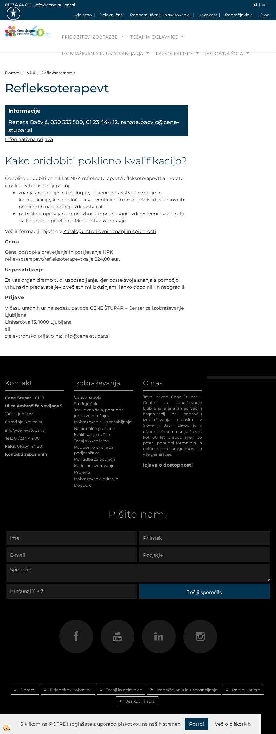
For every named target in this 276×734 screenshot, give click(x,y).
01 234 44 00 (17, 4)
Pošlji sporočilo (204, 592)
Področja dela (239, 14)
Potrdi (196, 724)
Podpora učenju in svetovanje (160, 14)
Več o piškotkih (233, 724)
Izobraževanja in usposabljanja (102, 53)
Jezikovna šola (224, 53)
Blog (265, 14)
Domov (13, 72)
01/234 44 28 (29, 446)
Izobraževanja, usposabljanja (102, 421)
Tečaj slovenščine (91, 440)
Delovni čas (111, 14)
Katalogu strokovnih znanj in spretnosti (109, 231)
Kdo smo (82, 14)
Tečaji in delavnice (154, 37)
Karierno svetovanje (94, 465)
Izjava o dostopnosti (168, 465)
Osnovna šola (87, 397)
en (264, 4)
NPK (31, 72)
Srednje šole (86, 403)
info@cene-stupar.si (55, 4)
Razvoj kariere (174, 53)
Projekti (82, 472)
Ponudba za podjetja (95, 459)
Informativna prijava (29, 139)
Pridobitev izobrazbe (89, 37)
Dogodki (83, 485)
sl (255, 4)
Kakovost (207, 14)
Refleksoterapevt (58, 72)
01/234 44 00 (27, 438)
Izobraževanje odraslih (96, 478)
